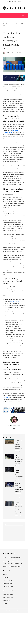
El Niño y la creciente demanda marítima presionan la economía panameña (18, 446)
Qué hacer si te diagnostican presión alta (12, 566)
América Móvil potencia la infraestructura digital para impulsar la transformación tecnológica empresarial (19, 491)
